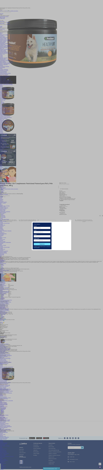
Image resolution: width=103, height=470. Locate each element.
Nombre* (35, 226)
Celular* (35, 234)
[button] (70, 221)
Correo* (35, 230)
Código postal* (36, 238)
